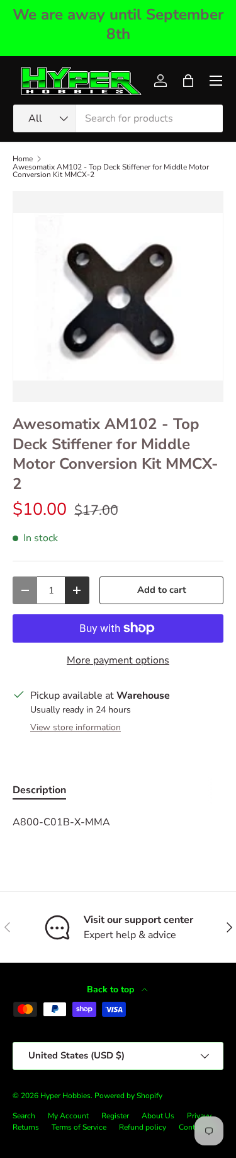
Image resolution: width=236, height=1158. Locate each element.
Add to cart (161, 589)
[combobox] (118, 118)
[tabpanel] (118, 822)
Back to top (112, 989)
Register (115, 1116)
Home (23, 159)
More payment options (118, 660)
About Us (158, 1116)
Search (24, 1116)
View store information (75, 727)
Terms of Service (79, 1127)
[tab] (39, 790)
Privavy (199, 1116)
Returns (26, 1127)
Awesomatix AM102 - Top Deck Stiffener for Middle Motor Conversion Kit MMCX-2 (111, 170)
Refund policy (142, 1127)
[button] (188, 81)
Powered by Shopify (128, 1096)
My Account (68, 1116)
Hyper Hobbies (65, 1096)
